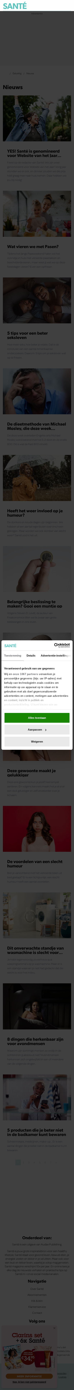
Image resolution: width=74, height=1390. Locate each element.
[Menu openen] (52, 5)
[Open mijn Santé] (61, 5)
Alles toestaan (37, 717)
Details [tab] (31, 655)
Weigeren (37, 741)
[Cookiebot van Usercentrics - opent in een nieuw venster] (54, 645)
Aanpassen (35, 729)
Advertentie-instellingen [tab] (56, 655)
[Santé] (15, 5)
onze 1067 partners (25, 674)
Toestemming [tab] (12, 655)
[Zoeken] (68, 6)
